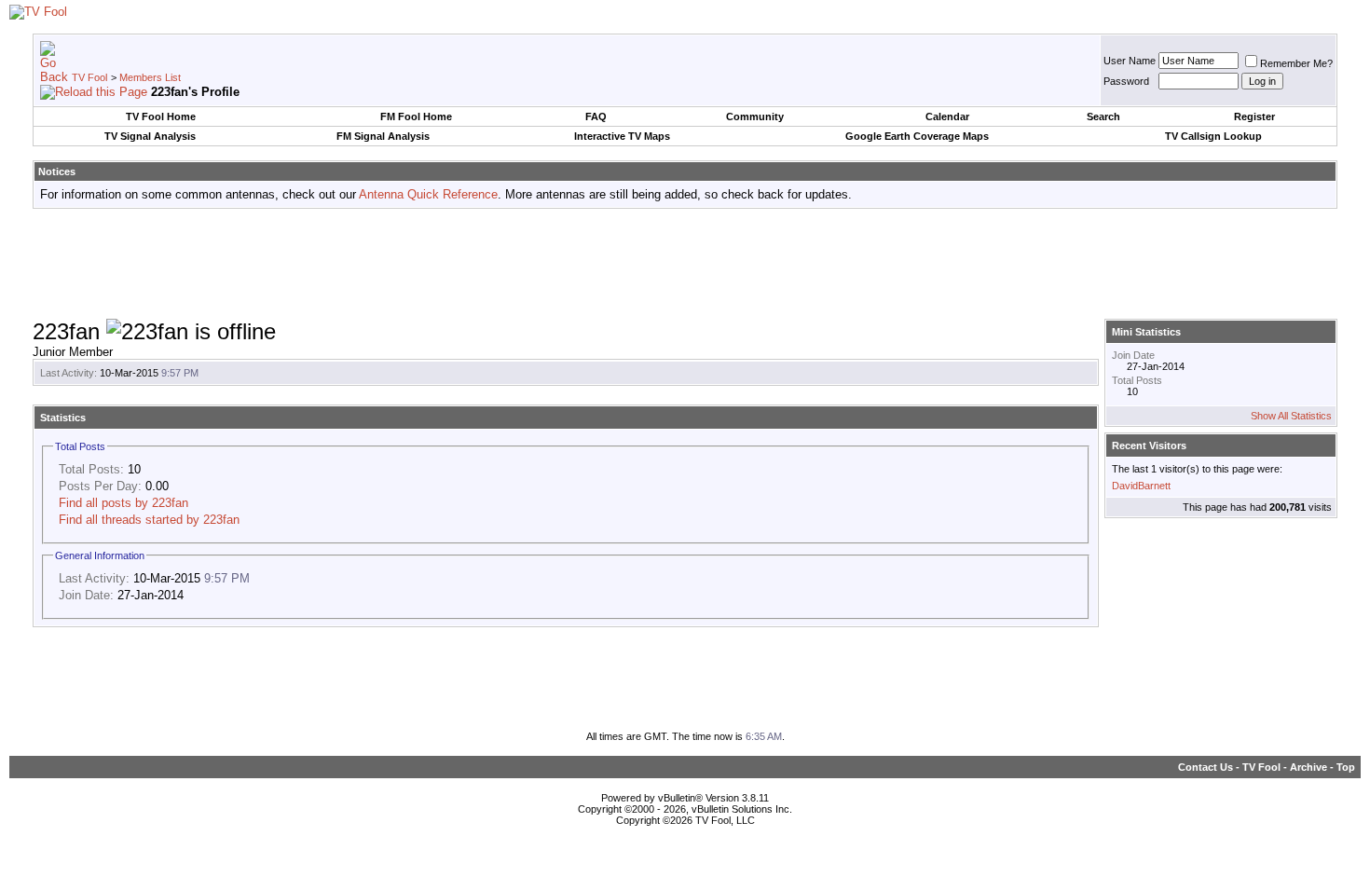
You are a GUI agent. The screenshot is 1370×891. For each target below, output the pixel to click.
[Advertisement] (685, 265)
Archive (1308, 767)
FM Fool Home (416, 116)
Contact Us (1205, 767)
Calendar (947, 116)
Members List (150, 77)
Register (1254, 116)
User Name (1129, 60)
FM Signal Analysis (383, 136)
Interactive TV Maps (622, 136)
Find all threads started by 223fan (149, 520)
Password (1126, 81)
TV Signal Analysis (150, 136)
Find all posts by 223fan (123, 503)
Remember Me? (1296, 63)
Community (755, 116)
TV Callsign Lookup (1213, 136)
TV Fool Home (161, 116)
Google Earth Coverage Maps (917, 136)
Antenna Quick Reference (428, 194)
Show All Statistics (1291, 415)
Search (1103, 116)
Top (1345, 767)
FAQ (596, 116)
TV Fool (89, 77)
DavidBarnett (1141, 485)
